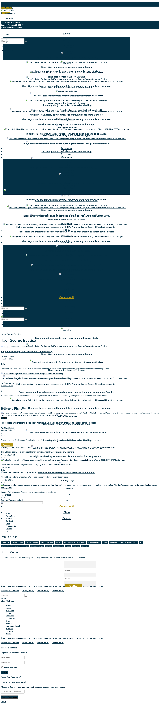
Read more (7, 445)
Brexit (58, 543)
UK (69, 494)
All (68, 248)
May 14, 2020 (7, 386)
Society (68, 167)
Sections (66, 157)
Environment (68, 271)
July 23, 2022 (7, 467)
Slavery (85, 546)
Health (69, 175)
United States (17, 543)
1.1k (3, 457)
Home (3, 334)
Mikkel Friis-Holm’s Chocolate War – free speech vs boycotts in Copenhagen (34, 477)
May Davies (9, 427)
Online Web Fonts (94, 586)
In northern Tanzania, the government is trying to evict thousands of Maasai (66, 134)
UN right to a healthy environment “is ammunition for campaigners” (66, 456)
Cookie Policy (58, 591)
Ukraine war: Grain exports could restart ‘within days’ (66, 124)
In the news (69, 45)
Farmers (76, 546)
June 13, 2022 (7, 359)
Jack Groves (9, 356)
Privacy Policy (28, 591)
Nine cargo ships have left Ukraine (66, 103)
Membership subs (14, 626)
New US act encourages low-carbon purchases (66, 354)
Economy (69, 277)
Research (66, 154)
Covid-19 (69, 289)
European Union (94, 543)
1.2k (3, 435)
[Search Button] (26, 41)
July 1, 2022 (6, 495)
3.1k (3, 482)
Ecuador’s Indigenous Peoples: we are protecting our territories (28, 492)
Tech (69, 324)
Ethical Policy (43, 591)
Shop (66, 512)
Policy (66, 230)
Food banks (58, 546)
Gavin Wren (9, 383)
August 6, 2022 (8, 455)
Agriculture (69, 312)
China (105, 543)
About (8, 4)
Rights (69, 318)
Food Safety (68, 178)
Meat (68, 546)
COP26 (48, 546)
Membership (6, 8)
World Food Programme (10, 546)
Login (8, 34)
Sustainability (69, 306)
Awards (9, 18)
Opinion (68, 50)
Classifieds (11, 526)
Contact (9, 521)
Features (69, 48)
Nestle (25, 546)
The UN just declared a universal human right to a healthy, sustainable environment (66, 408)
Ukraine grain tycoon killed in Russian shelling (67, 105)
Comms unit (66, 506)
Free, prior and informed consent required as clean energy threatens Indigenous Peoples (66, 392)
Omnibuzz (5, 13)
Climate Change (37, 546)
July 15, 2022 (7, 480)
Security (69, 183)
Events (66, 518)
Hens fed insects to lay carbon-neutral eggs (66, 135)
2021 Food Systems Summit (74, 543)
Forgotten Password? (11, 677)
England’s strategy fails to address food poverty (26, 351)
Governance (69, 180)
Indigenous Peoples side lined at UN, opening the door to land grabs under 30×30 (66, 143)
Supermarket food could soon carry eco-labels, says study (66, 338)
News (66, 33)
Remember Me (10, 667)
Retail (69, 254)
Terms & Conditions (10, 591)
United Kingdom (32, 543)
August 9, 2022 (8, 430)
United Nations (47, 543)
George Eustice (14, 334)
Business (66, 148)
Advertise (10, 13)
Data (69, 165)
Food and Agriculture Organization (123, 543)
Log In (3, 701)
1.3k (3, 364)
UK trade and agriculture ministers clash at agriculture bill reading (36, 378)
